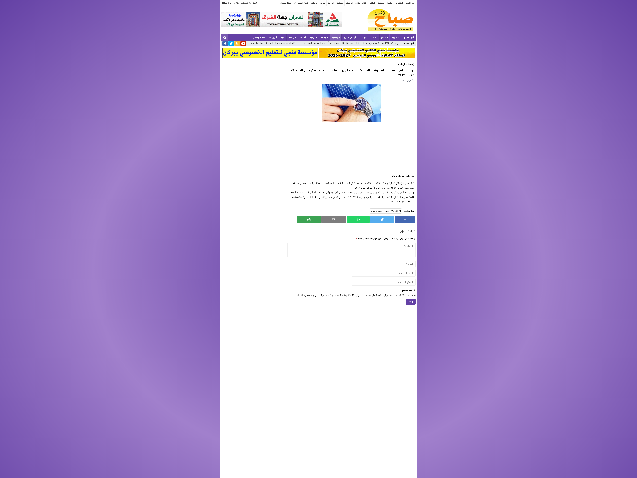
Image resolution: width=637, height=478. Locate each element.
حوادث (372, 3)
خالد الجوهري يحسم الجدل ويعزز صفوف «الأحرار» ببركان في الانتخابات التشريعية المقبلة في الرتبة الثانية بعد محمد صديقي (371, 43)
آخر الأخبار (409, 3)
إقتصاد (381, 3)
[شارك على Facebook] (405, 219)
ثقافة (322, 3)
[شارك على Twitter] (382, 219)
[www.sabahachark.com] (379, 20)
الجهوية (399, 3)
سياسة (340, 3)
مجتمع (390, 3)
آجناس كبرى (361, 3)
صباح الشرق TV (301, 3)
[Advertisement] (351, 148)
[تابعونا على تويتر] (231, 43)
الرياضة (314, 3)
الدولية (331, 3)
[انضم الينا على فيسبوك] (225, 43)
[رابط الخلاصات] (237, 43)
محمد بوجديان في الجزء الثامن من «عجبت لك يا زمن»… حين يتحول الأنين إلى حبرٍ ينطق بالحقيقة (263, 43)
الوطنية (349, 3)
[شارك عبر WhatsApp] (358, 219)
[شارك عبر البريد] (333, 219)
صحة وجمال (285, 3)
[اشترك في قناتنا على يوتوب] (243, 43)
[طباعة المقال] (309, 219)
